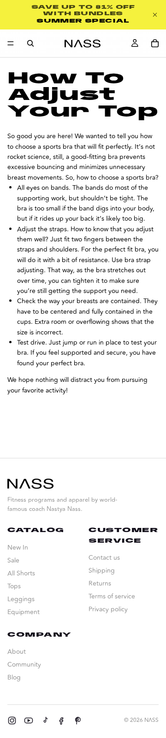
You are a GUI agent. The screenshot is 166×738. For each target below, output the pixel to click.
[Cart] (155, 43)
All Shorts (21, 573)
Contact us (104, 557)
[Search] (30, 43)
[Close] (154, 14)
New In (17, 547)
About (16, 651)
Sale (13, 560)
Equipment (23, 612)
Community (24, 664)
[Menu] (10, 43)
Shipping (102, 570)
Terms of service (112, 596)
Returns (100, 583)
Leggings (21, 599)
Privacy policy (108, 609)
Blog (14, 677)
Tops (14, 586)
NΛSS (151, 720)
